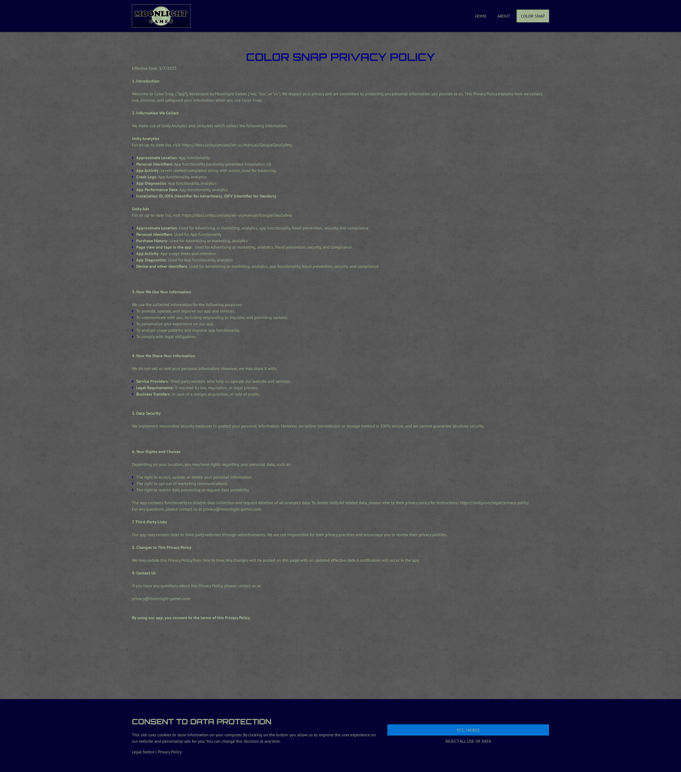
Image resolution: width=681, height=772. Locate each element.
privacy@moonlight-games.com (232, 509)
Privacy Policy (170, 751)
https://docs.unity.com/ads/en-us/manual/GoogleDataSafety (237, 144)
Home (481, 16)
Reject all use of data (468, 741)
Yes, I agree (468, 730)
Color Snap (533, 16)
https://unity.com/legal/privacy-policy (494, 502)
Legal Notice (143, 751)
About (503, 16)
